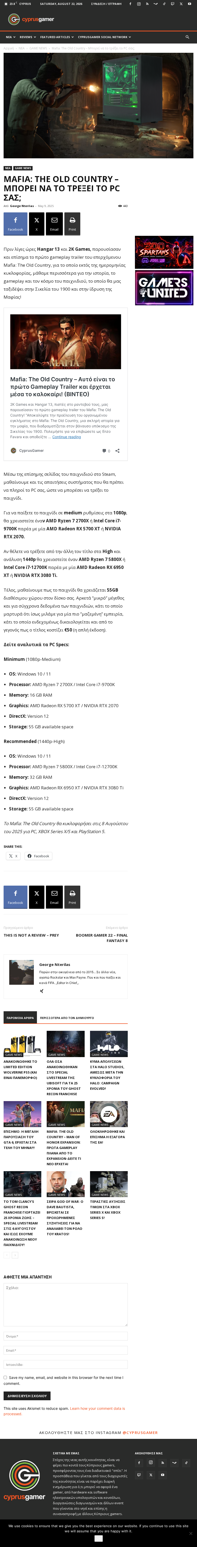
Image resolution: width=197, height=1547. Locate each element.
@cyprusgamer (140, 1432)
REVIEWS (26, 37)
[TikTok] (164, 4)
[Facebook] (130, 4)
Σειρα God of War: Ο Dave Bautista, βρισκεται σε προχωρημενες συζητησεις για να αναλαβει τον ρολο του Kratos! (65, 1217)
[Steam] (156, 4)
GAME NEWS (38, 48)
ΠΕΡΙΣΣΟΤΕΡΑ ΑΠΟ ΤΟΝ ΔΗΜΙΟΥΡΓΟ (67, 1018)
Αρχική (9, 48)
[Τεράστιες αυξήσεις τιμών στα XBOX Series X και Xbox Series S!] (109, 1184)
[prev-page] (7, 1255)
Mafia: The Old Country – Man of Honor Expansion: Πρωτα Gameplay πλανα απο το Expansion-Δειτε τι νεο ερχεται (64, 1147)
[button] (187, 37)
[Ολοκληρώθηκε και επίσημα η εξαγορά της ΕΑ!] (109, 1114)
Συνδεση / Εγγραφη (106, 4)
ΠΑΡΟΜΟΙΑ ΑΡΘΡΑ (20, 1018)
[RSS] (147, 4)
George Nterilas (22, 206)
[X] (181, 4)
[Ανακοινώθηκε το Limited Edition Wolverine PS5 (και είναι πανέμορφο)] (22, 1044)
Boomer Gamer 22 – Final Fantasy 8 (102, 937)
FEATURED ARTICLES (55, 37)
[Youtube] (189, 4)
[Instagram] (139, 4)
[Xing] (43, 991)
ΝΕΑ (9, 37)
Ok (98, 1538)
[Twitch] (172, 4)
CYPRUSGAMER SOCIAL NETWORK (102, 37)
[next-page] (15, 1255)
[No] (190, 1533)
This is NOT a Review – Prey (31, 935)
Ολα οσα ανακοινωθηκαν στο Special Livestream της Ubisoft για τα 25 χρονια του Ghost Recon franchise (64, 1077)
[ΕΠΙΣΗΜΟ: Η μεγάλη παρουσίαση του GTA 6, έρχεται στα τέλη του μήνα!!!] (22, 1114)
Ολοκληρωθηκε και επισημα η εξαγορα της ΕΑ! (107, 1137)
